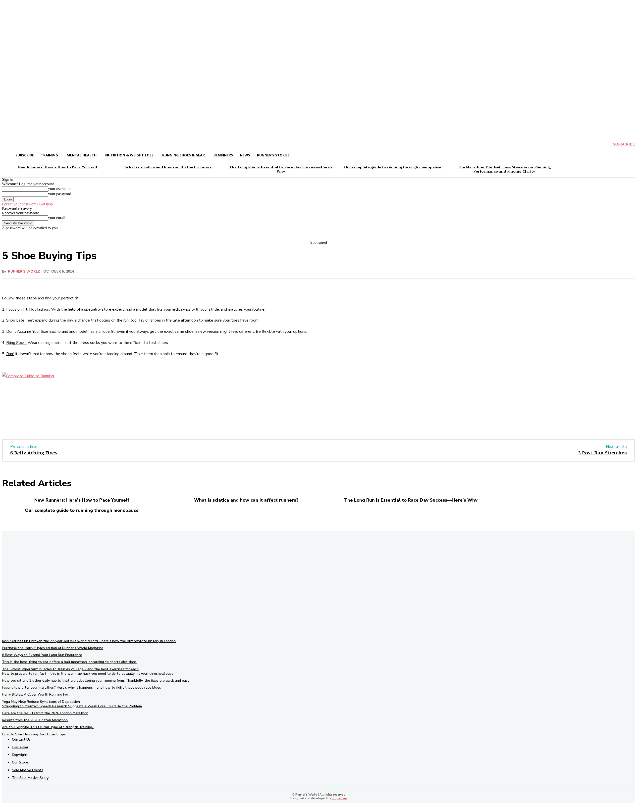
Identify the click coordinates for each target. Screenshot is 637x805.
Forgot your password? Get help (27, 204)
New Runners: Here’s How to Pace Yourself (81, 500)
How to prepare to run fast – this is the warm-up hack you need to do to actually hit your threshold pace (87, 673)
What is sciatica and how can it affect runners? (246, 500)
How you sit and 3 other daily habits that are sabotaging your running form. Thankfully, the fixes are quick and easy (95, 680)
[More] (158, 389)
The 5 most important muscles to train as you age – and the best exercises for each (70, 669)
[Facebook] (47, 414)
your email (56, 218)
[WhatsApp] (101, 414)
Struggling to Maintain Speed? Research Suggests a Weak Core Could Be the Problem (72, 706)
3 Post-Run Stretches (602, 453)
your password (59, 194)
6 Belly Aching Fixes (33, 453)
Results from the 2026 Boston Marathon (35, 720)
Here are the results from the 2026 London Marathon (45, 713)
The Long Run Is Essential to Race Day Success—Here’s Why (411, 500)
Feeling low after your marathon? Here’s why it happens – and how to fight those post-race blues (81, 687)
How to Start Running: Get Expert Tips (34, 734)
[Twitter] (65, 414)
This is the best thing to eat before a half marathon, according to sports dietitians (69, 662)
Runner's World (24, 271)
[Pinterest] (83, 414)
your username (59, 189)
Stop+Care (339, 798)
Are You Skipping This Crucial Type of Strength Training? (48, 727)
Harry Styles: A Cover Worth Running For (35, 694)
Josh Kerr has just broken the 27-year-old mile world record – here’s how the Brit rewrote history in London (89, 641)
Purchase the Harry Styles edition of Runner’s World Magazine (52, 648)
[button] (10, 144)
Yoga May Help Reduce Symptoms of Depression (41, 701)
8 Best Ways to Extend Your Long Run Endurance (42, 655)
